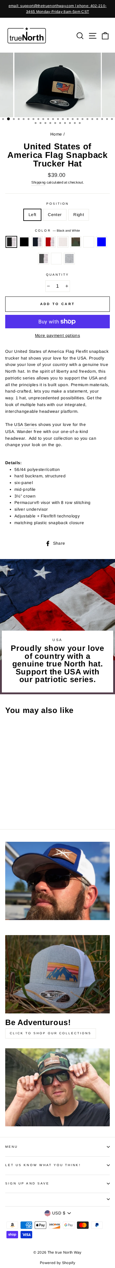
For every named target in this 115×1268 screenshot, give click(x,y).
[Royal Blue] (23, 802)
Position (57, 203)
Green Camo (76, 242)
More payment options (57, 335)
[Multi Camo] (15, 802)
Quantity (57, 274)
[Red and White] (30, 796)
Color (57, 230)
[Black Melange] (37, 802)
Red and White (50, 242)
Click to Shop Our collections (50, 1033)
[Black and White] (8, 796)
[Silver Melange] (8, 807)
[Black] (15, 796)
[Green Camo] (8, 802)
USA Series (25, 424)
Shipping (38, 182)
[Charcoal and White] (30, 802)
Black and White (11, 242)
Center (55, 214)
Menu (11, 1146)
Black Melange (56, 258)
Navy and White (37, 242)
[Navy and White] (23, 796)
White (63, 242)
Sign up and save (27, 1183)
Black (24, 242)
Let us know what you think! (43, 1165)
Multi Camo (88, 242)
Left (32, 214)
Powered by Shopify (57, 1263)
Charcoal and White (43, 258)
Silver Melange (69, 258)
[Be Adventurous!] (57, 974)
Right (78, 214)
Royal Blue (101, 242)
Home (56, 134)
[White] (37, 796)
